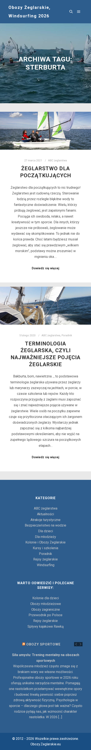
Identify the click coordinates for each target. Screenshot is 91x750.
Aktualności (45, 514)
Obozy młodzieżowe (45, 604)
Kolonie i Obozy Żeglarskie (45, 542)
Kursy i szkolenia (45, 548)
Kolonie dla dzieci (45, 598)
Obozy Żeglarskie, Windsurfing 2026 (29, 11)
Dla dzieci (45, 531)
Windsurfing (45, 565)
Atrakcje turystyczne (45, 520)
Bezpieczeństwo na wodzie (45, 525)
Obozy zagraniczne (45, 610)
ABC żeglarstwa (57, 160)
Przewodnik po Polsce (45, 615)
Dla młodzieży (45, 537)
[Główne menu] (79, 11)
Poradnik (67, 335)
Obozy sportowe (43, 644)
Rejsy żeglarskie (45, 559)
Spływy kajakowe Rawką (46, 626)
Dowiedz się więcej (45, 268)
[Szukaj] (71, 11)
